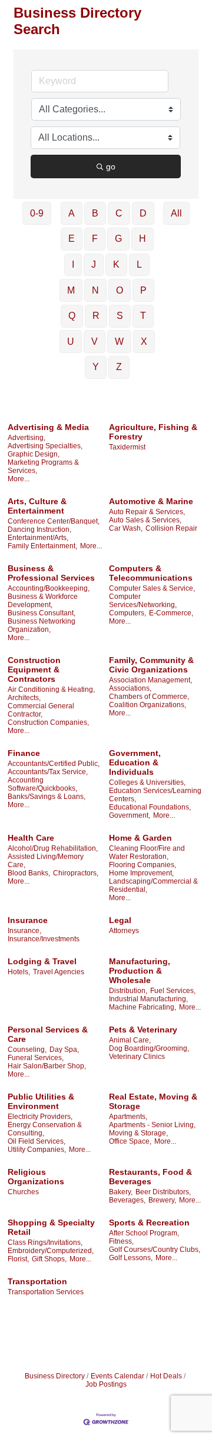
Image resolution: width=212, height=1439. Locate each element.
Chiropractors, (75, 873)
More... (18, 479)
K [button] (116, 264)
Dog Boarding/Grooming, (149, 1048)
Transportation (37, 1281)
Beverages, (127, 1200)
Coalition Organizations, (147, 705)
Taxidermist (127, 447)
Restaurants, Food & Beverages (150, 1176)
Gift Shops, (49, 1259)
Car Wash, (126, 528)
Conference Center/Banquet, (54, 521)
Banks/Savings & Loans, (46, 796)
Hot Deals (166, 1376)
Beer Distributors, (163, 1192)
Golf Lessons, (131, 1258)
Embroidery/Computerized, (51, 1251)
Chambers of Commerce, (149, 696)
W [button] (119, 342)
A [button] (71, 213)
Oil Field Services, (36, 1141)
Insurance (28, 920)
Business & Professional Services (51, 573)
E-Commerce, (171, 613)
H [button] (142, 239)
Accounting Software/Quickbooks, (42, 784)
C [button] (118, 213)
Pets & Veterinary (143, 1029)
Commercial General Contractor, (41, 710)
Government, (129, 815)
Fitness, (121, 1241)
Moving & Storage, (138, 1133)
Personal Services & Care (48, 1034)
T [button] (143, 316)
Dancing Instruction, (39, 529)
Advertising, (26, 438)
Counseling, (27, 1049)
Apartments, (128, 1116)
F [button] (95, 239)
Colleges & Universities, (147, 782)
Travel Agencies (58, 972)
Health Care (31, 837)
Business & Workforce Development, (43, 600)
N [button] (95, 290)
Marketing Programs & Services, (43, 466)
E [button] (71, 239)
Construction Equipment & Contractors (34, 669)
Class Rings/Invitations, (45, 1242)
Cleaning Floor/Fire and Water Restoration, (147, 852)
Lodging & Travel (42, 961)
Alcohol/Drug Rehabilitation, (53, 848)
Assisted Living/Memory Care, (46, 860)
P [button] (143, 290)
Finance (24, 753)
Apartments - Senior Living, (152, 1125)
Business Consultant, (41, 613)
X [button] (144, 342)
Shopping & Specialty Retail (51, 1227)
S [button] (120, 316)
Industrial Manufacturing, (148, 999)
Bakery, (120, 1192)
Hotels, (19, 972)
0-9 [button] (37, 213)
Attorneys (124, 931)
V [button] (94, 342)
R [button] (96, 316)
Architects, (24, 698)
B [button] (95, 213)
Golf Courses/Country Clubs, (154, 1249)
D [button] (143, 213)
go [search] (110, 166)
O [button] (119, 290)
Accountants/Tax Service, (48, 772)
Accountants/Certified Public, (54, 764)
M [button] (71, 290)
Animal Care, (130, 1040)
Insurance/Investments (44, 939)
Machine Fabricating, (142, 1007)
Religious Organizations (36, 1176)
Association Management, (150, 680)
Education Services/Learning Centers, (155, 795)
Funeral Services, (36, 1058)
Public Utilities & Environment (41, 1101)
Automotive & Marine (151, 501)
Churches (23, 1192)
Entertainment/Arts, (38, 538)
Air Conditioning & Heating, (51, 689)
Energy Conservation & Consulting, (45, 1129)
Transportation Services (46, 1292)
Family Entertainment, (42, 546)
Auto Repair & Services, (147, 512)
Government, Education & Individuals (135, 762)
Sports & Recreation (149, 1222)
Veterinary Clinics (137, 1056)
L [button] (139, 264)
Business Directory (55, 1376)
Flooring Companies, (142, 865)
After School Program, (144, 1233)
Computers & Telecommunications (151, 573)
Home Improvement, (141, 873)
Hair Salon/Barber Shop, (47, 1066)
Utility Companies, (37, 1149)
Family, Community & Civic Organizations (151, 664)
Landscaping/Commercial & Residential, (153, 885)
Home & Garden (140, 837)
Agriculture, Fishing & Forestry (153, 431)
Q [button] (71, 316)
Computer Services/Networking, (143, 600)
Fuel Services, (173, 991)
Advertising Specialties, (45, 446)
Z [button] (119, 367)
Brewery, (162, 1200)
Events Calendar (117, 1376)
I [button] (73, 264)
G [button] (118, 239)
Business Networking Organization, (41, 625)
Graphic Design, (33, 454)
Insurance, (24, 931)
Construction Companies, (48, 722)
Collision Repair (171, 528)
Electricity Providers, (40, 1116)
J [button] (93, 264)
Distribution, (128, 991)
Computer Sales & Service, (152, 588)
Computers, (127, 613)
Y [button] (95, 367)
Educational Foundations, (150, 807)
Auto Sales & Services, (145, 520)
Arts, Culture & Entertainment (37, 506)
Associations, (130, 688)
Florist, (18, 1259)
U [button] (70, 342)
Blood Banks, (29, 873)
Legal (120, 920)
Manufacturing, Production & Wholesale (139, 971)
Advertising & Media (48, 427)
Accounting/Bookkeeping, (49, 588)
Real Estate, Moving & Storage (153, 1101)
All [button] (176, 213)
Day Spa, (64, 1049)
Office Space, (130, 1141)
